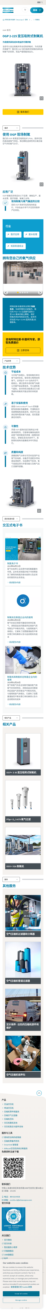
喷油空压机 (9, 1108)
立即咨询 (25, 350)
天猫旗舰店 (9, 1251)
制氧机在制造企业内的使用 (20, 617)
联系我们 (25, 112)
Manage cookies (21, 1300)
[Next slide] (40, 292)
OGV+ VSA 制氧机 (15, 866)
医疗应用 (14, 234)
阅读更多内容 (15, 582)
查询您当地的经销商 (12, 1137)
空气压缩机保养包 (15, 1074)
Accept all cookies (21, 1294)
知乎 (6, 1258)
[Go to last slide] (6, 292)
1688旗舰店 (9, 1254)
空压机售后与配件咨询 (13, 1126)
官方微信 (8, 1240)
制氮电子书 (12, 563)
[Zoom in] (23, 79)
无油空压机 (9, 1104)
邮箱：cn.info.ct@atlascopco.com (18, 1200)
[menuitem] (18, 292)
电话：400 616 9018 (12, 1197)
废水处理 (32, 234)
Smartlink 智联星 (11, 1145)
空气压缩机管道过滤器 (18, 980)
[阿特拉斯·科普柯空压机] (31, 20)
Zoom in (41, 98)
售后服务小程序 (10, 1247)
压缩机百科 (9, 1119)
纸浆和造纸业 (16, 246)
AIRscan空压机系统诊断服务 (16, 1148)
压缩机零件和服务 (11, 1111)
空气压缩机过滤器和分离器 (20, 934)
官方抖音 (8, 1243)
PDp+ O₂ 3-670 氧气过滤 (18, 819)
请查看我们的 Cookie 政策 (21, 1287)
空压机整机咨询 (10, 1123)
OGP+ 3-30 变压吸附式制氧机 (21, 772)
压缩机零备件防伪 (11, 1141)
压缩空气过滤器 (10, 1115)
